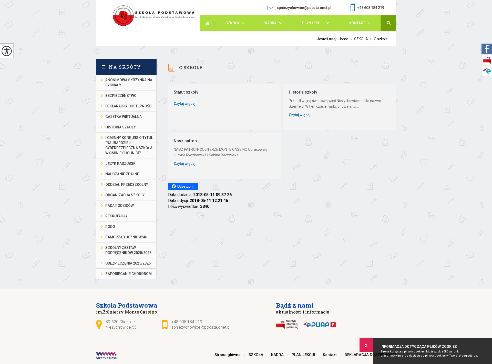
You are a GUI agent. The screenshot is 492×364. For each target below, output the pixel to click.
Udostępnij (185, 186)
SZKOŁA (232, 23)
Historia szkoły (120, 127)
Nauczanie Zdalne (122, 174)
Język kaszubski (121, 163)
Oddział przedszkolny (126, 185)
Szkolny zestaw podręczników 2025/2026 (128, 250)
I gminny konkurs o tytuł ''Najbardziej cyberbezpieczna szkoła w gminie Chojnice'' (129, 145)
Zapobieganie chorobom (128, 274)
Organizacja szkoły (125, 195)
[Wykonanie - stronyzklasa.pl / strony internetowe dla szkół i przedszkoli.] (106, 356)
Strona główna (210, 23)
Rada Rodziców (119, 206)
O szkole (190, 67)
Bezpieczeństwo (121, 96)
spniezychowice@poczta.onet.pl (304, 8)
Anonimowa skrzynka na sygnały (128, 82)
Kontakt (357, 23)
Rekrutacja (116, 216)
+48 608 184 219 (370, 8)
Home (343, 39)
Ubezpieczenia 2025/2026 (128, 263)
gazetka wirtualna (123, 117)
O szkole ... (380, 39)
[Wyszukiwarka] (388, 23)
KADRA (270, 23)
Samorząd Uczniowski (126, 237)
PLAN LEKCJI (313, 23)
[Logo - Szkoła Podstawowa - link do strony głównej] (156, 15)
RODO (110, 227)
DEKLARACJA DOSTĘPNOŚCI (128, 106)
